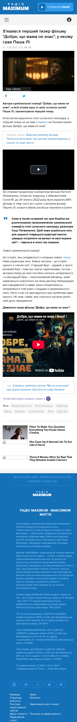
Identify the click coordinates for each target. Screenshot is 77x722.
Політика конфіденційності (45, 713)
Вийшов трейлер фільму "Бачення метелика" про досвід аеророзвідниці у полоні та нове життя (38, 139)
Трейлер (62, 406)
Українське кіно (21, 406)
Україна (20, 411)
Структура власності (15, 699)
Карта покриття (19, 713)
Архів (33, 694)
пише (67, 257)
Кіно (51, 411)
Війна (7, 411)
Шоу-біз (62, 411)
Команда (15, 694)
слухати (58, 7)
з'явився (42, 122)
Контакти (35, 697)
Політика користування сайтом (18, 707)
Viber (48, 398)
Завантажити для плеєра (44, 704)
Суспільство (36, 411)
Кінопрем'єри (44, 406)
